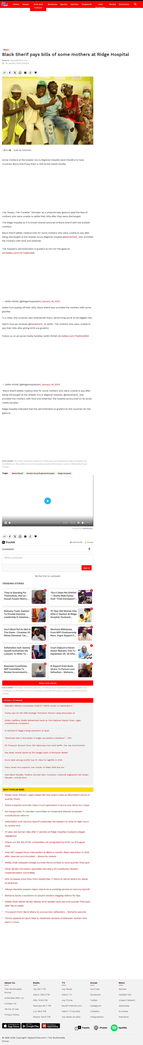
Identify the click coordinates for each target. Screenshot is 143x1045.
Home (16, 4)
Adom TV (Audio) (71, 1011)
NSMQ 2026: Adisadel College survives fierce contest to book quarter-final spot (47, 862)
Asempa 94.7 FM (42, 1005)
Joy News (67, 989)
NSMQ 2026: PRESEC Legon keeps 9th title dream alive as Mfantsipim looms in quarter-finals (47, 797)
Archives (123, 1011)
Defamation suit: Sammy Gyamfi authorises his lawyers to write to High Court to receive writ (47, 823)
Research (87, 4)
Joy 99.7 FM (39, 989)
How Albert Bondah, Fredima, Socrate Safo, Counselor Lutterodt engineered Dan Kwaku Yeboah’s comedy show (46, 778)
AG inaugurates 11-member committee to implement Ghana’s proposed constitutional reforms (43, 813)
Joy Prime (67, 1000)
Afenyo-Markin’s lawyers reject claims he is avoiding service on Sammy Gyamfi (47, 889)
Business (52, 4)
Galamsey (124, 1005)
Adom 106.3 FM (41, 994)
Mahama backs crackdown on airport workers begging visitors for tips (42, 895)
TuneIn (85, 1027)
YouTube (95, 989)
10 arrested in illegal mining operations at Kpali (27, 732)
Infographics (97, 1017)
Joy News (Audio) (71, 1017)
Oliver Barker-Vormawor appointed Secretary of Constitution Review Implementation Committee (41, 871)
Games (122, 989)
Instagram (95, 1005)
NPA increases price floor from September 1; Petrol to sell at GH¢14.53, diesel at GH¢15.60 (46, 881)
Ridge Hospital (64, 473)
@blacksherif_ (70, 237)
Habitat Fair (125, 994)
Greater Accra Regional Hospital (40, 473)
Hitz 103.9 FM (40, 1000)
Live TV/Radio (100, 6)
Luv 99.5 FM (39, 1011)
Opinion (74, 4)
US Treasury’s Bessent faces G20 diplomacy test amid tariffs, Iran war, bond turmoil (45, 746)
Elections (124, 4)
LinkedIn (95, 1011)
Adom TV (67, 994)
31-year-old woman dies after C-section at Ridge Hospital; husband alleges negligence (45, 834)
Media (112, 4)
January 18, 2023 (51, 301)
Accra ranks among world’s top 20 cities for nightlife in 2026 (33, 761)
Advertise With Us (14, 998)
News (25, 4)
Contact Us (10, 1003)
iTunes (103, 1027)
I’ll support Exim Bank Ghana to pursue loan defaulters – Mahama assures (45, 912)
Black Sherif (17, 473)
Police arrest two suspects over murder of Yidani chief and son (34, 768)
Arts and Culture (38, 6)
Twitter (94, 1000)
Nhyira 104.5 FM (41, 1017)
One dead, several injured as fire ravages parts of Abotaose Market (36, 754)
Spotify (122, 1027)
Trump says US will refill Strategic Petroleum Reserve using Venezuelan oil (40, 714)
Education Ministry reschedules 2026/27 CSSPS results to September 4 (38, 707)
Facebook (95, 994)
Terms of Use (11, 1009)
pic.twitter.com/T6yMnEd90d (73, 336)
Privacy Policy (11, 1014)
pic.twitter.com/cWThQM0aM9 (18, 253)
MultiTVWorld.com (72, 1005)
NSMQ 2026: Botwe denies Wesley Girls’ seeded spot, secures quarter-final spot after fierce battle (47, 903)
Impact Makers (127, 1000)
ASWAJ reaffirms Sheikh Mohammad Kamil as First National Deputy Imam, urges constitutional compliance (43, 723)
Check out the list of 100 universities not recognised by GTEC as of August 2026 (45, 844)
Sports (63, 4)
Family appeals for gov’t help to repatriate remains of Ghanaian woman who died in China (46, 920)
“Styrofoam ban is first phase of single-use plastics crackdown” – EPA (38, 739)
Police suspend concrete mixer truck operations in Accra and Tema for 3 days (47, 805)
